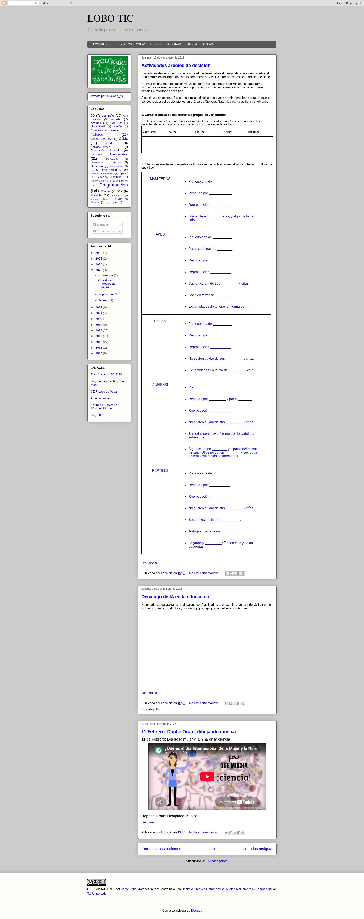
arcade (115, 119)
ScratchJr (117, 195)
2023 (99, 270)
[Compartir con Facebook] (239, 573)
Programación (113, 185)
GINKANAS (174, 44)
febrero (104, 300)
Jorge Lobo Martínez (135, 889)
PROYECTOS (123, 44)
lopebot (123, 173)
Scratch (96, 195)
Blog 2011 (97, 415)
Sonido (95, 202)
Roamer (105, 191)
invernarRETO (111, 169)
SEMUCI (118, 199)
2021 (99, 313)
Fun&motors (97, 162)
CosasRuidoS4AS (102, 139)
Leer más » (149, 563)
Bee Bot (116, 123)
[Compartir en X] (235, 573)
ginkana (117, 162)
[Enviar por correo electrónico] (227, 573)
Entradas (102, 224)
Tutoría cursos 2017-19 (106, 374)
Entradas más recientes (161, 849)
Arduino (96, 123)
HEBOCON (155, 44)
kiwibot (94, 173)
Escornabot (119, 154)
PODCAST (208, 44)
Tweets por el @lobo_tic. (107, 96)
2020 (99, 318)
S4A (119, 191)
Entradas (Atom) (217, 861)
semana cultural (99, 199)
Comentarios (105, 231)
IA (157, 709)
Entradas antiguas (258, 849)
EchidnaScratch (100, 147)
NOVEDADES (101, 44)
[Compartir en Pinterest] (243, 573)
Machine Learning (109, 176)
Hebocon (97, 166)
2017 (99, 336)
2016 (99, 342)
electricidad (96, 154)
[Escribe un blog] (231, 573)
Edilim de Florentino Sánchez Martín (104, 406)
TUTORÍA (191, 44)
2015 (99, 347)
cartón (118, 126)
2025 (99, 258)
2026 (99, 253)
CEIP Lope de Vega (104, 391)
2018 (99, 330)
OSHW (140, 44)
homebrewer (116, 166)
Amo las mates (101, 398)
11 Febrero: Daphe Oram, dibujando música (188, 731)
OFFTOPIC (122, 181)
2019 (99, 324)
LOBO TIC (110, 17)
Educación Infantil (105, 150)
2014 (99, 353)
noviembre (106, 275)
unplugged (112, 202)
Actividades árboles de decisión (175, 65)
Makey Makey (98, 181)
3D (93, 115)
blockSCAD (98, 126)
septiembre (107, 294)
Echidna (109, 143)
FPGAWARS (111, 159)
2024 (99, 264)
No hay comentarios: (204, 573)
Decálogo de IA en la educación (175, 596)
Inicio (211, 849)
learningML (108, 173)
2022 (99, 307)
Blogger (196, 910)
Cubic (123, 139)
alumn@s (108, 115)
